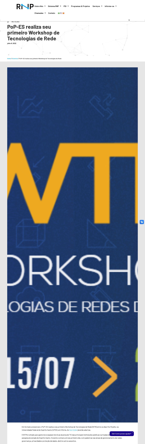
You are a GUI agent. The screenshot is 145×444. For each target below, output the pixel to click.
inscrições (73, 430)
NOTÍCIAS (15, 21)
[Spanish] (64, 13)
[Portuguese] (59, 13)
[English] (61, 13)
